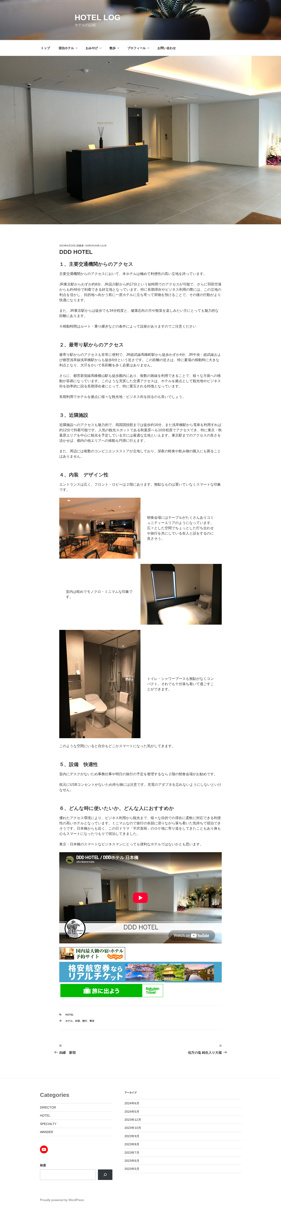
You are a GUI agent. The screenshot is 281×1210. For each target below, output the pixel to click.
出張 (77, 1020)
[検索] (105, 1174)
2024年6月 (131, 1103)
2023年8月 (131, 1144)
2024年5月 (131, 1111)
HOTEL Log (98, 17)
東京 (92, 1020)
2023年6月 (131, 1160)
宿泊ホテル (66, 48)
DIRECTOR (48, 1107)
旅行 (84, 1020)
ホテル (69, 1020)
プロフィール (136, 48)
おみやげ (92, 48)
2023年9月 (131, 1136)
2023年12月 (132, 1119)
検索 (43, 1165)
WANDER (46, 1132)
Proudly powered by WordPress (62, 1200)
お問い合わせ (166, 48)
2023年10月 (132, 1128)
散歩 (113, 48)
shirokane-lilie (95, 245)
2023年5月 (131, 1169)
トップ (45, 48)
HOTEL (69, 1014)
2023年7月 (131, 1152)
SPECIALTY (48, 1124)
